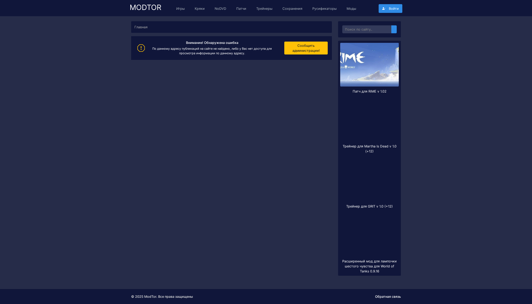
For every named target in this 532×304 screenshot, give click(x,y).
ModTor (145, 5)
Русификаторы (324, 8)
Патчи (241, 8)
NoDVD (220, 8)
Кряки (200, 8)
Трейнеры (264, 8)
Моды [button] (351, 8)
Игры (180, 8)
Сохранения (292, 8)
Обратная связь (388, 296)
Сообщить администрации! (306, 48)
